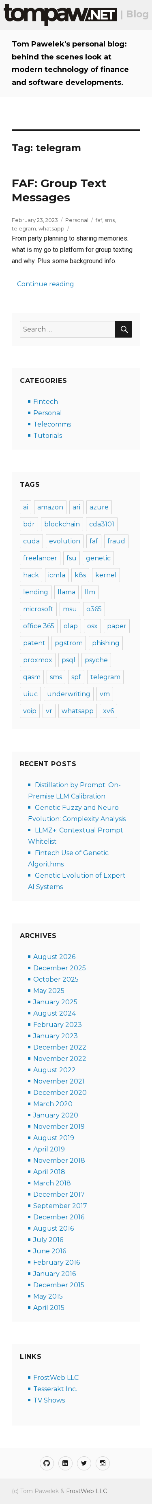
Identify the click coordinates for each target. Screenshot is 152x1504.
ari (76, 507)
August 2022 (54, 1070)
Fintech (45, 402)
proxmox (37, 660)
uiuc (30, 694)
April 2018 (49, 1172)
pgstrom (69, 643)
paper (116, 626)
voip (29, 711)
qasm (32, 677)
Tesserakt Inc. (55, 1389)
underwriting (68, 694)
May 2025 (48, 991)
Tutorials (47, 435)
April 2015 (48, 1308)
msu (70, 609)
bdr (29, 524)
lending (35, 592)
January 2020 (55, 1115)
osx (92, 626)
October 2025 (56, 979)
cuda (31, 541)
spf (76, 677)
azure (99, 507)
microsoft (38, 609)
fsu (71, 558)
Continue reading (46, 284)
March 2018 (52, 1183)
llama (66, 592)
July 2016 (48, 1240)
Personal (76, 220)
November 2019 (59, 1126)
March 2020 (53, 1104)
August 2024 (54, 1013)
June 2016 (49, 1251)
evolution (64, 541)
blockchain (62, 524)
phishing (106, 643)
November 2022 (59, 1059)
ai (25, 507)
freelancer (40, 558)
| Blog (133, 14)
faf (99, 220)
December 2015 (58, 1285)
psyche (96, 660)
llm (90, 592)
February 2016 (56, 1262)
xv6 (108, 711)
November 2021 (59, 1081)
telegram (24, 228)
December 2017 (59, 1194)
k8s (80, 575)
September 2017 (60, 1206)
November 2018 (59, 1160)
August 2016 (53, 1228)
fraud (116, 541)
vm (105, 694)
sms (110, 220)
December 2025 (59, 968)
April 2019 (49, 1149)
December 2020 (60, 1092)
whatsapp (51, 228)
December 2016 (58, 1217)
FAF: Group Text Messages (59, 190)
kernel (106, 575)
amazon (50, 507)
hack (31, 575)
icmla (56, 575)
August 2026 (54, 957)
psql (68, 660)
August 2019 (53, 1138)
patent (34, 643)
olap (71, 626)
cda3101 (101, 524)
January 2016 (54, 1274)
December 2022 (59, 1047)
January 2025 (55, 1002)
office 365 (38, 626)
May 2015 (48, 1296)
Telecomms (52, 424)
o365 (94, 609)
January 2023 (55, 1036)
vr (49, 711)
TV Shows (49, 1400)
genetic (98, 558)
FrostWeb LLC (56, 1377)
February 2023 (57, 1025)
